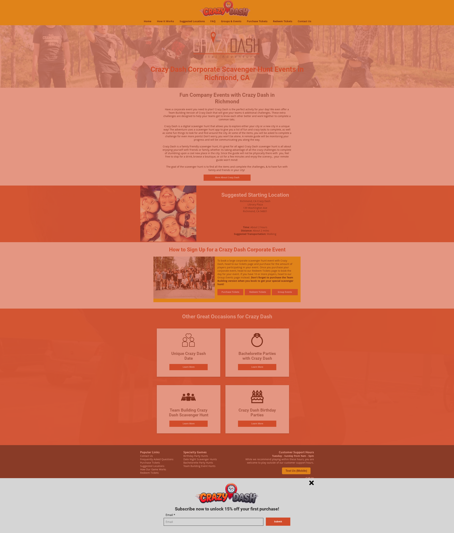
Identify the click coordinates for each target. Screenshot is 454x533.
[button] (311, 482)
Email (169, 514)
